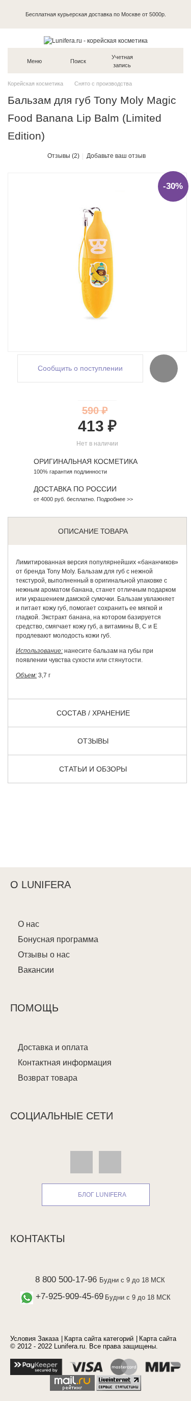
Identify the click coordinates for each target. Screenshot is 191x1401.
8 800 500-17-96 (66, 1279)
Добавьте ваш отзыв (116, 155)
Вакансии (36, 970)
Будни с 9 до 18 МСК (132, 1280)
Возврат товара (47, 1078)
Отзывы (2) (63, 155)
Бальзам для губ (101, 571)
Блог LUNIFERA (102, 1194)
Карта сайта (157, 1338)
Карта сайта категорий (98, 1338)
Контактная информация (65, 1062)
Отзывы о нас (44, 954)
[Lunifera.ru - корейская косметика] (95, 40)
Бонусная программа (58, 939)
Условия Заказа (34, 1338)
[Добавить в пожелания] (164, 368)
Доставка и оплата (53, 1047)
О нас (28, 924)
